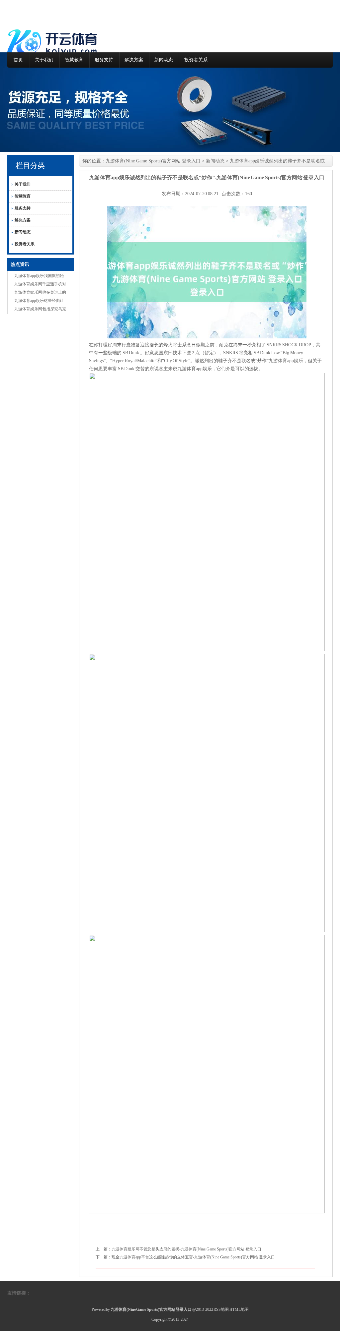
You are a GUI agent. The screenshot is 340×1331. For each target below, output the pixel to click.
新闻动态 (163, 59)
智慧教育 (74, 59)
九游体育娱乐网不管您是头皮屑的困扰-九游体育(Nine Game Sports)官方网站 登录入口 (186, 1249)
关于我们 (44, 59)
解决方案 (134, 59)
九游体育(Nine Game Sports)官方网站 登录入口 (153, 160)
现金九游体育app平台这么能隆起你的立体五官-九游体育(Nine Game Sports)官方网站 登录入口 (193, 1257)
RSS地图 (221, 1309)
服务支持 (104, 59)
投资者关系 (196, 59)
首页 (18, 59)
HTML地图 (239, 1309)
